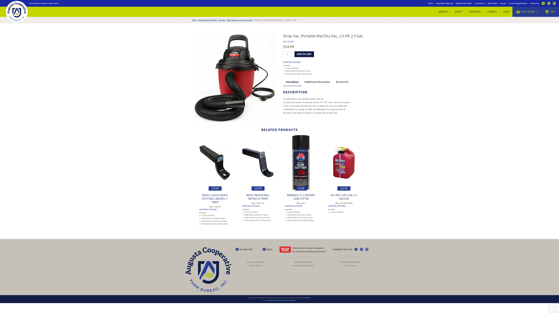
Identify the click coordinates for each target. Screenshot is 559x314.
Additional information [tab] (317, 81)
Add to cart (304, 54)
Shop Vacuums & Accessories (240, 20)
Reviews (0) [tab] (342, 81)
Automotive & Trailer (207, 20)
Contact (492, 11)
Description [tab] (292, 81)
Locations (474, 11)
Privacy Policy (256, 266)
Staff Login (350, 266)
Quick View (215, 162)
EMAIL (270, 249)
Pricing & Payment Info (303, 266)
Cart (552, 11)
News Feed (492, 3)
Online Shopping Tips (350, 262)
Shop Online (528, 11)
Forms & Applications (518, 3)
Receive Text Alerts (464, 3)
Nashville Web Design (275, 300)
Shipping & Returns (303, 262)
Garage (222, 20)
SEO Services (291, 300)
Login (506, 11)
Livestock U (480, 3)
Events (503, 3)
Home (430, 3)
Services (443, 11)
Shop (194, 20)
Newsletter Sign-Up (444, 3)
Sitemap (307, 298)
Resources (534, 3)
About (458, 11)
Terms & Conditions (255, 262)
